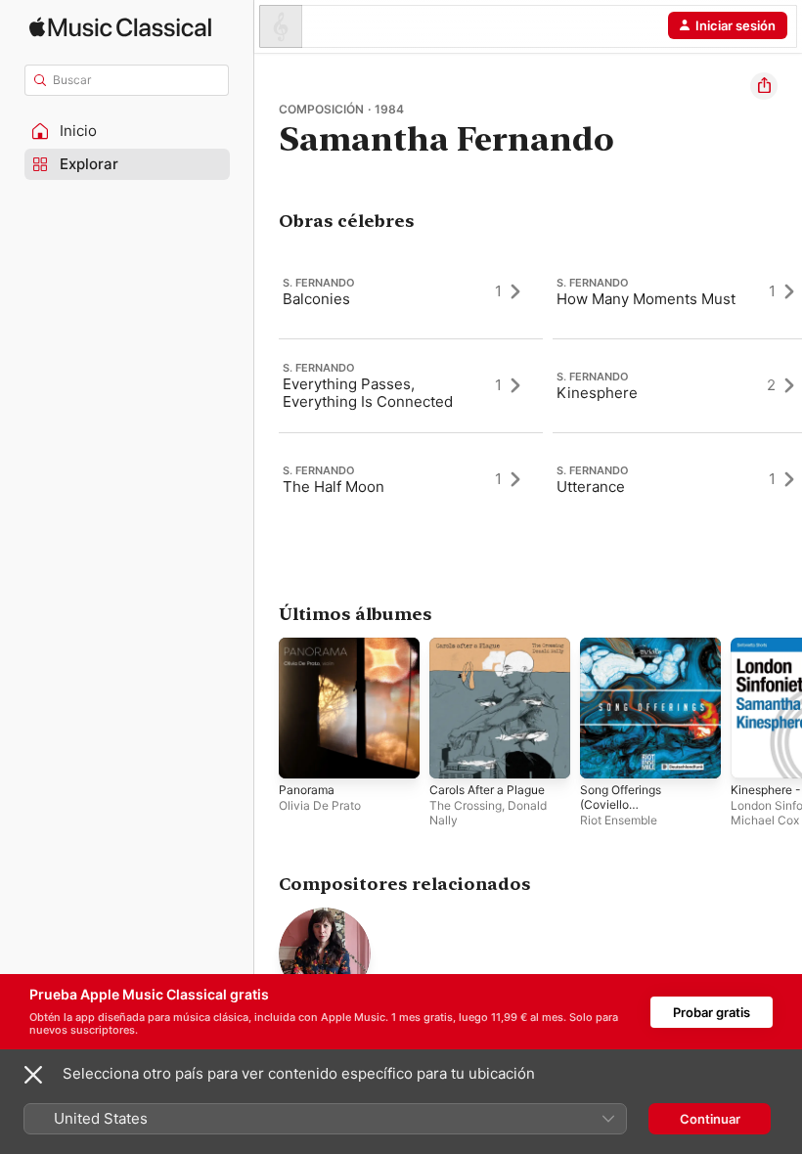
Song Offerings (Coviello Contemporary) (621, 804)
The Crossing (465, 805)
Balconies (316, 298)
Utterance (591, 486)
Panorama (306, 789)
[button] (127, 131)
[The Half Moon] (411, 479)
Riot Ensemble (618, 820)
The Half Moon (333, 486)
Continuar (710, 1119)
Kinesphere (597, 392)
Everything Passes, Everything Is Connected (368, 393)
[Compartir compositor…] (764, 86)
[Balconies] (411, 291)
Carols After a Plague (487, 789)
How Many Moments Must (646, 298)
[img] (120, 27)
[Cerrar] (33, 1075)
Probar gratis (711, 1012)
